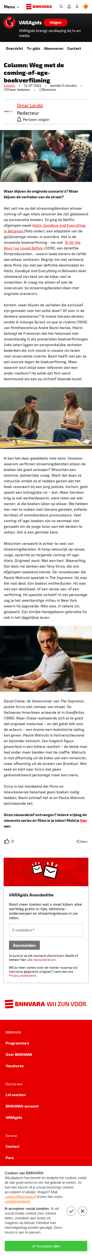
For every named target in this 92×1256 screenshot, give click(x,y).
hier (83, 820)
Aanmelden (24, 945)
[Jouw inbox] (69, 6)
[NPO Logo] (85, 7)
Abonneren (53, 48)
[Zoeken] (61, 7)
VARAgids (30, 22)
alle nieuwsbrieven (41, 960)
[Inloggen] (77, 7)
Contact (74, 48)
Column (9, 85)
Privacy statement (22, 975)
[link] (8, 112)
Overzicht (14, 48)
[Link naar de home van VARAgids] (9, 22)
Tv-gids (33, 48)
